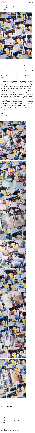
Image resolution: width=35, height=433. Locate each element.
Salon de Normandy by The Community (10, 420)
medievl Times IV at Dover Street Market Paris (16, 403)
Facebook (3, 422)
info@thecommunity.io (6, 419)
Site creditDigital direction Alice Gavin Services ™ (10, 429)
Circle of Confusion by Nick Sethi (11, 6)
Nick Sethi (4, 115)
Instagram (3, 424)
